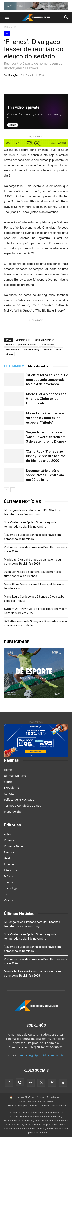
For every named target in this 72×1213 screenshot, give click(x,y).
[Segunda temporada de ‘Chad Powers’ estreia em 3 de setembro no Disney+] (14, 437)
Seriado (48, 349)
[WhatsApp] (30, 84)
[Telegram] (39, 84)
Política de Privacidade (19, 799)
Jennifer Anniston (27, 344)
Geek (7, 858)
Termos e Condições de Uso (22, 805)
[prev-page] (6, 489)
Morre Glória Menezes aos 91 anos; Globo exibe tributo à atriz (46, 398)
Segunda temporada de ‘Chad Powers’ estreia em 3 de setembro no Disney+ (46, 436)
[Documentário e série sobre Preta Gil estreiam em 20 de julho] (14, 475)
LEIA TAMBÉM (14, 366)
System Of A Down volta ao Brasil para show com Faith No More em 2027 (35, 611)
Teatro (8, 882)
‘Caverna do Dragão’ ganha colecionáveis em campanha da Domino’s (32, 537)
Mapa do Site (13, 811)
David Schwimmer (44, 339)
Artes (7, 834)
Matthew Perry (31, 349)
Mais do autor (38, 366)
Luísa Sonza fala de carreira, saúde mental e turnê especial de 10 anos (32, 574)
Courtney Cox (23, 339)
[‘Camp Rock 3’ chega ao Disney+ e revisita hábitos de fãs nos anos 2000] (14, 456)
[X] (48, 84)
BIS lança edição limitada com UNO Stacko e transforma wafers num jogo (32, 512)
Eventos (9, 852)
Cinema (9, 840)
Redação (13, 75)
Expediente (11, 787)
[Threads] (63, 1083)
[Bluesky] (52, 1083)
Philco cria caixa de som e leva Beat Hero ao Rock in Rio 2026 (35, 549)
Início (7, 26)
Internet (9, 864)
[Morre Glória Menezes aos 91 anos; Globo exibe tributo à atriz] (14, 399)
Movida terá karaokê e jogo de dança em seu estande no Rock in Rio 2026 (32, 561)
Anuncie (44, 1105)
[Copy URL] (21, 84)
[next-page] (12, 489)
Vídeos (9, 354)
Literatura (10, 870)
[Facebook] (9, 1083)
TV (15, 26)
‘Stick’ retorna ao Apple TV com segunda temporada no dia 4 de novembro (47, 379)
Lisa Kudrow (47, 344)
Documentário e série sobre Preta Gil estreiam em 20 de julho (45, 475)
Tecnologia (11, 888)
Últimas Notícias (15, 776)
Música (9, 876)
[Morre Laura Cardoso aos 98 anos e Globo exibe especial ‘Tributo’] (14, 418)
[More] (57, 84)
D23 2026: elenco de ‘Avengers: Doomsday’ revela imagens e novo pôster (35, 623)
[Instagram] (20, 1082)
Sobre (8, 782)
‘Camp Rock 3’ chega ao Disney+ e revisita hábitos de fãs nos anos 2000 (46, 456)
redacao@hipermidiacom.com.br (42, 1055)
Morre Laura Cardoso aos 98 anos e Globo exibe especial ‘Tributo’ (45, 417)
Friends (10, 344)
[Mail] (31, 1083)
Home (8, 770)
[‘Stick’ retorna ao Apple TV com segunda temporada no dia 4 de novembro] (14, 379)
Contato (9, 793)
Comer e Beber (14, 846)
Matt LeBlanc (12, 349)
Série (58, 349)
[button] (6, 17)
